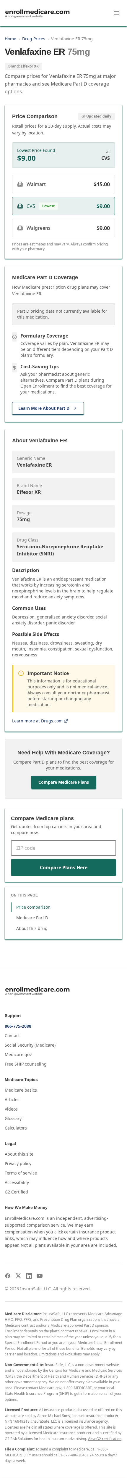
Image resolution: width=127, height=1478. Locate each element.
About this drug (32, 928)
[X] (18, 1276)
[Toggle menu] (116, 13)
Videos (11, 1109)
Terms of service (21, 1173)
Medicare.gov (18, 1054)
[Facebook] (8, 1276)
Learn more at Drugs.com (37, 721)
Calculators (16, 1128)
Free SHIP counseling (26, 1064)
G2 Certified (16, 1192)
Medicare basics (21, 1090)
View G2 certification (104, 1438)
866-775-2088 (18, 1026)
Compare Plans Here (63, 867)
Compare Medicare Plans (63, 782)
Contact (12, 1035)
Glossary (13, 1118)
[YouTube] (40, 1276)
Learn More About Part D (43, 408)
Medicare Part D (32, 917)
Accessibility (17, 1182)
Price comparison (33, 907)
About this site (19, 1154)
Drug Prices (33, 38)
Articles (12, 1099)
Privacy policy (18, 1163)
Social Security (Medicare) (30, 1045)
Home (10, 38)
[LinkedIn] (29, 1276)
